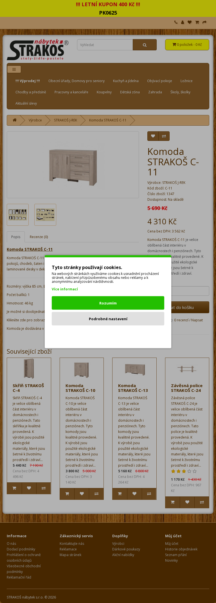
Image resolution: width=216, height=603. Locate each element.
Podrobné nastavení (108, 318)
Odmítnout (108, 334)
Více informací (65, 288)
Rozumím (108, 302)
